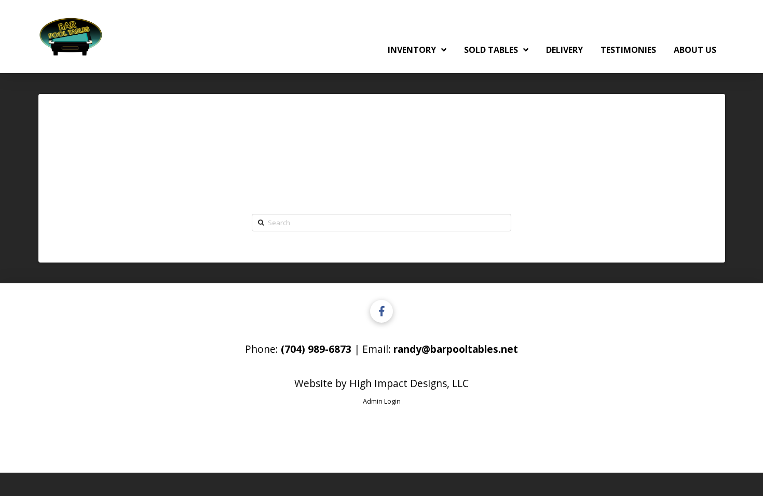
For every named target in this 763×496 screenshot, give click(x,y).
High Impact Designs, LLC (409, 383)
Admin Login (382, 401)
